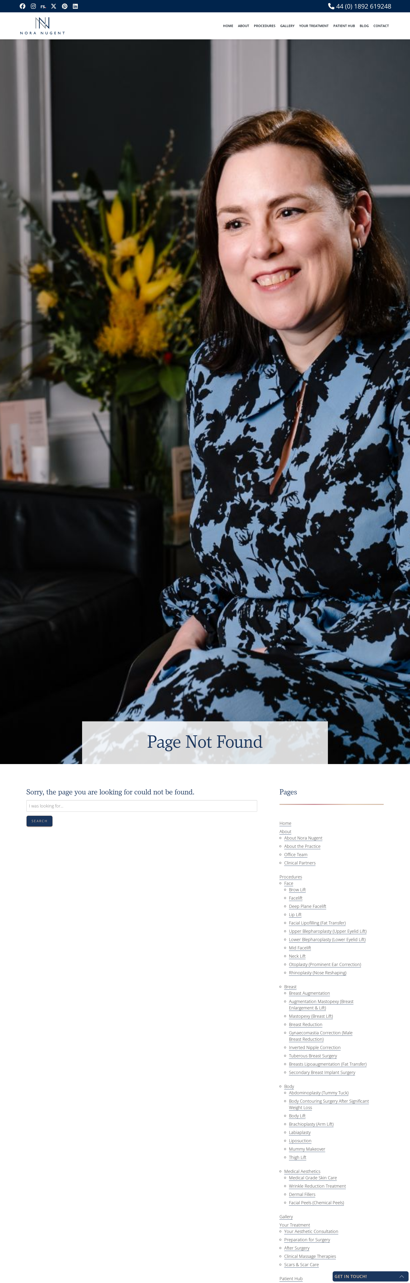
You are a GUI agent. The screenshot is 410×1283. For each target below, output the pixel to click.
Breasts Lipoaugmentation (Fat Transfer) (328, 1064)
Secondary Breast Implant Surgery (322, 1072)
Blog (364, 26)
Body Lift (297, 1116)
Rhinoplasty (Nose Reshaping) (317, 973)
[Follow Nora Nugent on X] (53, 6)
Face (288, 883)
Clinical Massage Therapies (310, 1256)
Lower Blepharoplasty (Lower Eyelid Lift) (327, 939)
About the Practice (302, 846)
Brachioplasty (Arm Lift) (311, 1124)
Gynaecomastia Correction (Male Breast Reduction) (321, 1036)
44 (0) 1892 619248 (363, 6)
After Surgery (296, 1248)
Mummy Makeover (307, 1149)
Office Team (296, 854)
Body (289, 1086)
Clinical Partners (300, 863)
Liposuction (300, 1141)
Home (228, 26)
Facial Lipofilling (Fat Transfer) (317, 923)
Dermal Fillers (302, 1194)
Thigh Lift (297, 1157)
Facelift (296, 898)
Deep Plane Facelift (307, 906)
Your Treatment (314, 26)
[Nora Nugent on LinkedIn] (75, 6)
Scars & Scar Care (301, 1264)
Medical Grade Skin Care (313, 1178)
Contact (381, 26)
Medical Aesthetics (302, 1171)
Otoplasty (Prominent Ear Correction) (325, 964)
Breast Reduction (305, 1024)
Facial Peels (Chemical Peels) (316, 1202)
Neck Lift (297, 956)
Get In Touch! (351, 1276)
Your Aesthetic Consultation (311, 1231)
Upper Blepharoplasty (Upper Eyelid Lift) (328, 931)
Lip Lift (295, 914)
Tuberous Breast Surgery (313, 1056)
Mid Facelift (300, 948)
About (243, 26)
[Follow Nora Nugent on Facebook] (22, 6)
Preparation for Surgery (307, 1239)
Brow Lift (297, 889)
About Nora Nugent (303, 838)
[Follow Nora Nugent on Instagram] (33, 6)
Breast (290, 987)
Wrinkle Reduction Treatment (317, 1186)
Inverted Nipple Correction (315, 1047)
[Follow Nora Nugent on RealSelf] (43, 6)
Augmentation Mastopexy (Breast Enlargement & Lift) (321, 1004)
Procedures (264, 26)
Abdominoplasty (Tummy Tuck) (319, 1093)
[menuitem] (228, 26)
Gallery (287, 26)
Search (39, 821)
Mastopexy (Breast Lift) (311, 1016)
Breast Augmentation (309, 993)
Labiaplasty (300, 1132)
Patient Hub (344, 26)
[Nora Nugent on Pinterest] (64, 6)
